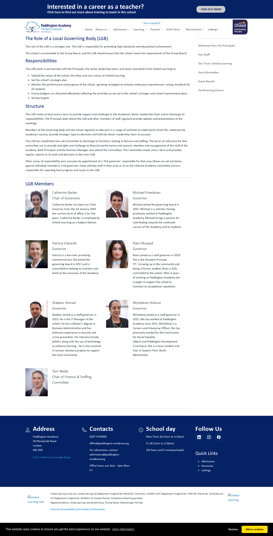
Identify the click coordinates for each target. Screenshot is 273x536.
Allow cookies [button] (255, 529)
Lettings (206, 470)
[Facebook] (218, 437)
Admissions (208, 461)
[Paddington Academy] (48, 27)
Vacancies (207, 466)
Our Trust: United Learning (215, 63)
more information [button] (123, 529)
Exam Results (206, 81)
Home (88, 29)
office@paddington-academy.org (109, 443)
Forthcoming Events (211, 90)
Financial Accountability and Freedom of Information (78, 509)
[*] (199, 437)
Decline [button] (233, 529)
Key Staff (204, 54)
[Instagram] (209, 437)
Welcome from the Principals (216, 45)
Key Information (208, 72)
